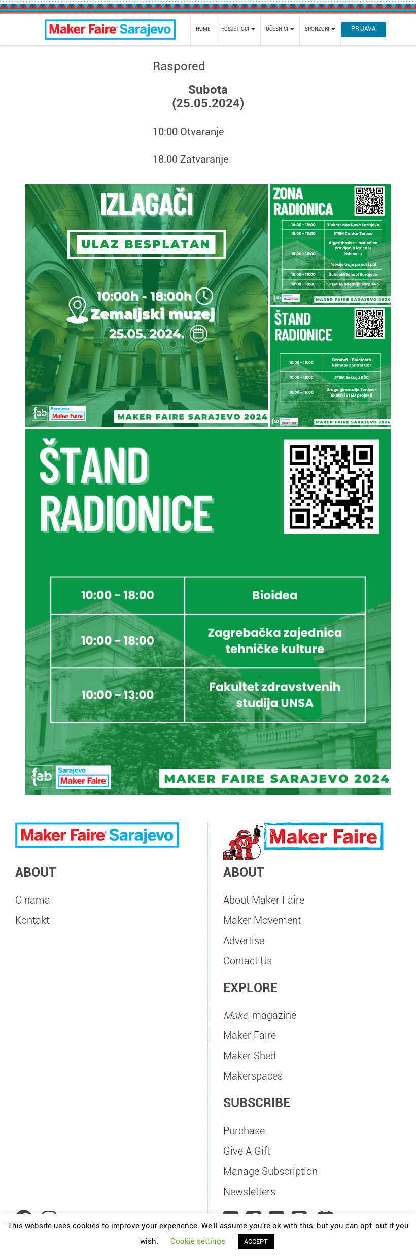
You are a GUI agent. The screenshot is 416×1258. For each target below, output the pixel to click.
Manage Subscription (270, 1171)
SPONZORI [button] (317, 29)
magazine (259, 1015)
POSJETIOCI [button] (235, 29)
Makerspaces (253, 1076)
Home (203, 29)
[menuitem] (203, 29)
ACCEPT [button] (256, 1241)
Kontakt (32, 920)
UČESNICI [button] (277, 29)
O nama (32, 900)
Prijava (363, 28)
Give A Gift (246, 1151)
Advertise (243, 940)
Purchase (244, 1131)
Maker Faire (249, 1035)
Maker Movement (262, 920)
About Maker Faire (263, 900)
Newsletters (249, 1191)
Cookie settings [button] (197, 1241)
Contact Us (247, 961)
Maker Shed (249, 1056)
